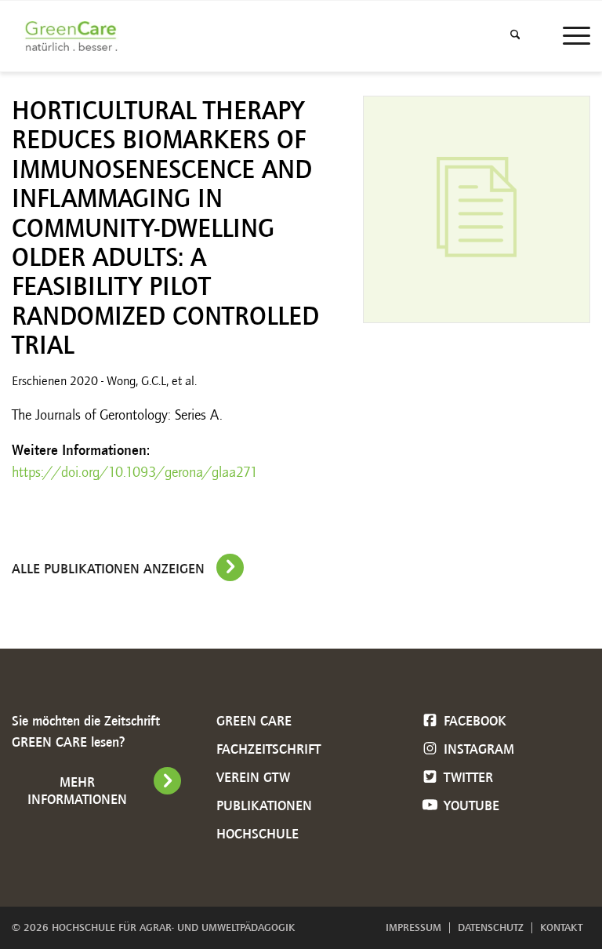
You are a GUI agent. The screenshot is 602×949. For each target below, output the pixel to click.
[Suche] (515, 36)
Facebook (473, 720)
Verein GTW (253, 777)
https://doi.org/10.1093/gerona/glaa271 (135, 472)
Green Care (254, 720)
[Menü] (568, 36)
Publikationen (264, 805)
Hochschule (257, 833)
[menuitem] (515, 36)
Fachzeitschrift (268, 749)
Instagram (477, 749)
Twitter (466, 777)
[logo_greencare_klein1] (75, 36)
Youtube (469, 805)
